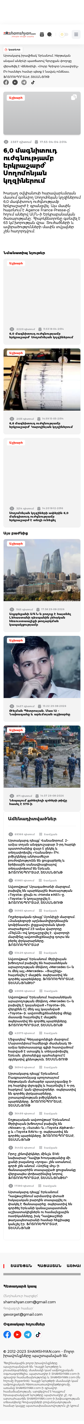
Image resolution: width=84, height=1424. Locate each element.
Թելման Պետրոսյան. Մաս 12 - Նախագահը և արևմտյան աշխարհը (39, 712)
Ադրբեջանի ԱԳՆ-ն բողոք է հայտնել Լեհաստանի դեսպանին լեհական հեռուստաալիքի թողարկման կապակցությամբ (40, 619)
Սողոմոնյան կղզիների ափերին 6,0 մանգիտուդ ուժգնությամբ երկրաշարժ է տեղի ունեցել (39, 516)
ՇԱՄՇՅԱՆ (21, 1266)
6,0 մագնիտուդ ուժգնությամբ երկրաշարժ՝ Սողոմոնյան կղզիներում (41, 335)
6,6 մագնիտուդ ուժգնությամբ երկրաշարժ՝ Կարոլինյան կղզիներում (41, 425)
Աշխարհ (16, 97)
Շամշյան (50, 834)
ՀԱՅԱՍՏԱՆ (49, 1266)
